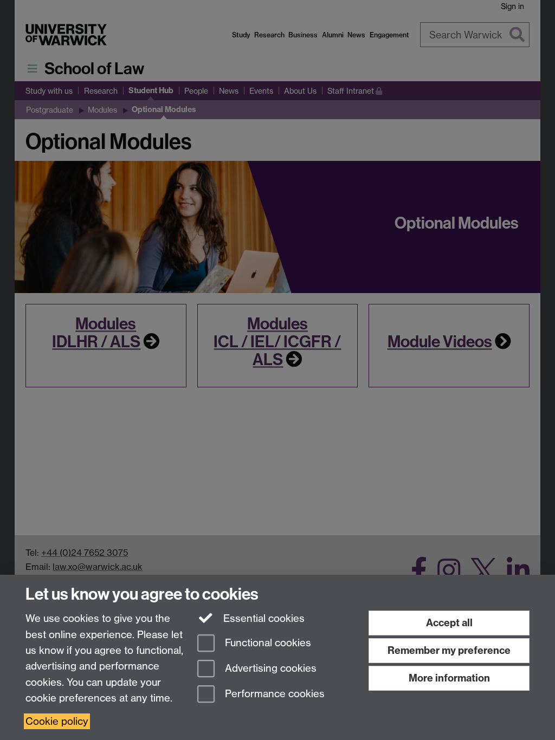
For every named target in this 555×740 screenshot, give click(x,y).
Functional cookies (266, 643)
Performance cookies (273, 693)
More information (449, 678)
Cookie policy (56, 721)
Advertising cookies (269, 668)
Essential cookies (263, 618)
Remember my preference (449, 650)
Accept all (449, 622)
